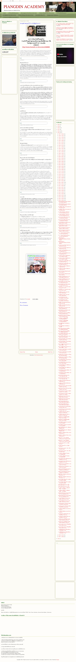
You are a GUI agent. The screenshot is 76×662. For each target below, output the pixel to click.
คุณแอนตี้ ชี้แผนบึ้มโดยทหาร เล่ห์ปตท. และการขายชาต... (64, 334)
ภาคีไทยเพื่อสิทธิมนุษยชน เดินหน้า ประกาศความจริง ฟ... (64, 202)
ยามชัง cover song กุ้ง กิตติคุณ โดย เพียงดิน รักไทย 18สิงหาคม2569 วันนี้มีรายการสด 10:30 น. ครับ (65, 28)
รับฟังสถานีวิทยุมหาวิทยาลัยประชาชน (46, 13)
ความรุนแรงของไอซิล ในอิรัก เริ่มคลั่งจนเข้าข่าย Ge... (64, 246)
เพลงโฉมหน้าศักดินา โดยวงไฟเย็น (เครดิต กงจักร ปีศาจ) (64, 339)
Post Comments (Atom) (39, 355)
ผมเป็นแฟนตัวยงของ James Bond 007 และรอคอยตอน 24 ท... (64, 493)
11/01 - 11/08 (61, 146)
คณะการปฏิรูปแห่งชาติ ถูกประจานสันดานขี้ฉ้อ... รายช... (64, 344)
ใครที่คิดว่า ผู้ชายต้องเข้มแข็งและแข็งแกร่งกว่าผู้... (64, 303)
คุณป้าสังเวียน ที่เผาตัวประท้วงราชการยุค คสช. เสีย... (63, 376)
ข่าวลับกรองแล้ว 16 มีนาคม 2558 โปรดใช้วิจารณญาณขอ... (64, 504)
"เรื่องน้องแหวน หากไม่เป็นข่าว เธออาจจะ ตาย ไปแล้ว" (64, 464)
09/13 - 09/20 (61, 158)
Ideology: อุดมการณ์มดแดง (52, 15)
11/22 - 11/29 (61, 142)
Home (4, 13)
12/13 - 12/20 (61, 137)
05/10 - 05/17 (61, 187)
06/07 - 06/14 (61, 180)
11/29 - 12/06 (61, 140)
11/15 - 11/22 (61, 143)
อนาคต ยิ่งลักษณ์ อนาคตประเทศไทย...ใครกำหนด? (63, 298)
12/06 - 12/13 (61, 138)
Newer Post (22, 352)
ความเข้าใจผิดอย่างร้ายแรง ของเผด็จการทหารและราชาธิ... (64, 499)
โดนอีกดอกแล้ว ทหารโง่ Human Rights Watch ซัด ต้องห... (64, 397)
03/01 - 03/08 (61, 536)
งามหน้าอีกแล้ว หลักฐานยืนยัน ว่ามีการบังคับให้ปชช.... (64, 370)
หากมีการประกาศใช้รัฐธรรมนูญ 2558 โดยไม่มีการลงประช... (64, 519)
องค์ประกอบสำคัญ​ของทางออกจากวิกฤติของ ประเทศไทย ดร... (64, 469)
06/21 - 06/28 (61, 177)
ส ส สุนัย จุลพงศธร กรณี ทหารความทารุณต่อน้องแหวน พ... (64, 212)
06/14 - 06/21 (61, 179)
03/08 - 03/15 (61, 535)
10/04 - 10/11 (61, 153)
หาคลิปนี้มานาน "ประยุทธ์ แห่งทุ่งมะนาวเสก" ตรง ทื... (64, 287)
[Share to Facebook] (36, 299)
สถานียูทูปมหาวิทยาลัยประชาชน (9, 15)
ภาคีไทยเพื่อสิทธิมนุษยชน (13, 13)
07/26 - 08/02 (61, 169)
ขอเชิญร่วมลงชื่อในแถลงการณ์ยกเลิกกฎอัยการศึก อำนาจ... (64, 277)
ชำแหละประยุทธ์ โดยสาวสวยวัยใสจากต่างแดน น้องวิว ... (64, 350)
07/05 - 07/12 (61, 174)
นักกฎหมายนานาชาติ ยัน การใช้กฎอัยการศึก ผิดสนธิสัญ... (64, 355)
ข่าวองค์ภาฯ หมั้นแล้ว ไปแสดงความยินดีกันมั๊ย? (63, 454)
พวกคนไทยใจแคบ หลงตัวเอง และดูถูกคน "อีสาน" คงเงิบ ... (64, 223)
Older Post (50, 352)
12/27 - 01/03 (61, 134)
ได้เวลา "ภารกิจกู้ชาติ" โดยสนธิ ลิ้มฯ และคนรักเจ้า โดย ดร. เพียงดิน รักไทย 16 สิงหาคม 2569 (64, 36)
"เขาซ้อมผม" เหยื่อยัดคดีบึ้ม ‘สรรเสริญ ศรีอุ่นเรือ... (63, 318)
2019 (59, 126)
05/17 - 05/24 (61, 185)
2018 (59, 127)
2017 (59, 129)
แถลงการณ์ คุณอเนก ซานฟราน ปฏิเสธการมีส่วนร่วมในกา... (64, 228)
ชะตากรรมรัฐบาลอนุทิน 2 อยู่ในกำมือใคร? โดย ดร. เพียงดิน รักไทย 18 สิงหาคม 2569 (64, 24)
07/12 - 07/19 (61, 172)
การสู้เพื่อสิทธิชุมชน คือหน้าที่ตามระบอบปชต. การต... (64, 530)
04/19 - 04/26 (61, 192)
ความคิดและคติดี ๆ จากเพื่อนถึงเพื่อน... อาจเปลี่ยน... (64, 488)
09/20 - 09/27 (61, 156)
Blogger (57, 659)
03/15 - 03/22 (61, 200)
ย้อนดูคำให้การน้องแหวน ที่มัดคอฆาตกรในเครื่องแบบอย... (64, 313)
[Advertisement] (41, 251)
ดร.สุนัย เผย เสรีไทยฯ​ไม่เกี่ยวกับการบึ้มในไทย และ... (64, 381)
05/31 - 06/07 (61, 182)
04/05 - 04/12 (61, 195)
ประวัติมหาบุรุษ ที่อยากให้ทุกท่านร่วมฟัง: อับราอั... (64, 266)
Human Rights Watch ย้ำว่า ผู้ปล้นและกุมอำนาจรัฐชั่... (64, 480)
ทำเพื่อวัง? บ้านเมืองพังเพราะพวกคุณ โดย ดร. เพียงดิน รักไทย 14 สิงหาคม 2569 (64, 40)
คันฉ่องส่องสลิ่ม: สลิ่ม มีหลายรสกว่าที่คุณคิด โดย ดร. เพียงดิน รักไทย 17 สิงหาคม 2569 (65, 32)
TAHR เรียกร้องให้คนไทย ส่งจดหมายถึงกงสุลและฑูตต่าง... (64, 402)
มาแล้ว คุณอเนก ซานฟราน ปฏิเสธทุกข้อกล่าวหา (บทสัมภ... (64, 391)
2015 (59, 132)
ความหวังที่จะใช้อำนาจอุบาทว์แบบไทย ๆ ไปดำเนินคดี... (64, 360)
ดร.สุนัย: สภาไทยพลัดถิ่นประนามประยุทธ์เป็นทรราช (64, 251)
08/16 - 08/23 (61, 164)
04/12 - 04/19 (61, 193)
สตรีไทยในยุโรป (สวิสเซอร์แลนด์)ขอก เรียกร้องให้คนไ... (64, 238)
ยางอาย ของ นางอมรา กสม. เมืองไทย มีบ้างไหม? (64, 449)
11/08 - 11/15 (61, 145)
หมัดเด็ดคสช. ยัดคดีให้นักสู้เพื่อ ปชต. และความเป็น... (63, 417)
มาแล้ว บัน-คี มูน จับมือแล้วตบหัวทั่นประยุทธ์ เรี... (64, 272)
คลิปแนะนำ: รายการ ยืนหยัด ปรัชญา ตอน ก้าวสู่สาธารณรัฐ (64, 438)
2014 (59, 538)
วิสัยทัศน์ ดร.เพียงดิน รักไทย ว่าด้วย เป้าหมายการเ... (64, 433)
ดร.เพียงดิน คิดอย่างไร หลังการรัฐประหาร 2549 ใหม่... (64, 412)
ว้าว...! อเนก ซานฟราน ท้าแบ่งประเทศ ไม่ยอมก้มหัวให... (64, 233)
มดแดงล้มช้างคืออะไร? (40, 15)
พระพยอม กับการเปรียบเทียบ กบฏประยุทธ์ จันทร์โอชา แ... (64, 261)
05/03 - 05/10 (61, 188)
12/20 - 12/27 (61, 135)
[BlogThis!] (34, 299)
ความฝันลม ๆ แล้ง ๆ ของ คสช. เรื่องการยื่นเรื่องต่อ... (63, 292)
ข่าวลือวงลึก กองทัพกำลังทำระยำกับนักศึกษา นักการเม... (64, 514)
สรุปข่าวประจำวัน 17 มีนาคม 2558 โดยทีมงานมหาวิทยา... (64, 386)
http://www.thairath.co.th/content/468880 (36, 47)
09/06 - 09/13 (61, 159)
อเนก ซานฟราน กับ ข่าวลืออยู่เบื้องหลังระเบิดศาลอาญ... (64, 525)
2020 (59, 124)
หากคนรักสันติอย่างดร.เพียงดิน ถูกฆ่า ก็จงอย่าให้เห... (64, 365)
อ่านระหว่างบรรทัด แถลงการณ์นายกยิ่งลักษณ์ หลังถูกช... (64, 218)
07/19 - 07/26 (61, 171)
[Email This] (33, 299)
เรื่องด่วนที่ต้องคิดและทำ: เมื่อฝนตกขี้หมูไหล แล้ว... (64, 428)
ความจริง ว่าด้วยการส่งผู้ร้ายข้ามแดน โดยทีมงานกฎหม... (64, 256)
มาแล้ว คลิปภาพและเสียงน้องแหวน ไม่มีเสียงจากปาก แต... (64, 459)
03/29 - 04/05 (61, 196)
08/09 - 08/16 (61, 166)
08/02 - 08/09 (61, 167)
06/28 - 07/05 (61, 175)
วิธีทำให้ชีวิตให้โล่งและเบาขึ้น (63, 484)
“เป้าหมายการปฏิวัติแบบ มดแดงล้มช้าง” (11, 17)
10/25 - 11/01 (61, 148)
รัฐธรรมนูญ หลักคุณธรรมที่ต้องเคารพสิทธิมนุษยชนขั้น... (64, 329)
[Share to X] (35, 299)
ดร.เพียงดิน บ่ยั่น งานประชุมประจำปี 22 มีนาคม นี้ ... (64, 207)
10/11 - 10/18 (61, 151)
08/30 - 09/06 (61, 161)
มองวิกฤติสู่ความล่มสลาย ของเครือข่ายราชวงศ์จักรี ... (64, 423)
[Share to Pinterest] (37, 299)
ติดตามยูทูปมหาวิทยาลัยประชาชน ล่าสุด (29, 13)
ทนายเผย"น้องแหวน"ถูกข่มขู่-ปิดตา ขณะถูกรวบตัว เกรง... (64, 407)
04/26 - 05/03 (61, 190)
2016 (59, 131)
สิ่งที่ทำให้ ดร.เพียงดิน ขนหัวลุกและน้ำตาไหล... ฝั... (64, 475)
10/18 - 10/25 (61, 150)
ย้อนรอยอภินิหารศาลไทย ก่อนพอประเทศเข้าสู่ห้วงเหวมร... (64, 282)
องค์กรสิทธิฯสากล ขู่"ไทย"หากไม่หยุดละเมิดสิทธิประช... (64, 308)
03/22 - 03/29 (61, 198)
